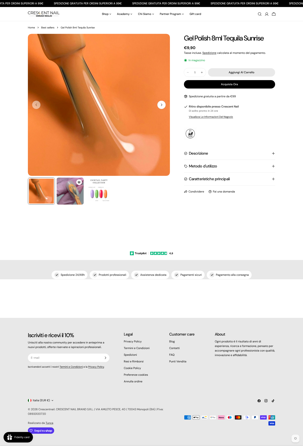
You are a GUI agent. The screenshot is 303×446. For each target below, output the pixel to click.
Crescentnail (46, 409)
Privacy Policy (96, 366)
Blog (172, 341)
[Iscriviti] (105, 357)
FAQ (171, 355)
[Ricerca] (259, 14)
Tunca (49, 423)
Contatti (174, 348)
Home (31, 27)
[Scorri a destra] (161, 105)
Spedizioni (130, 355)
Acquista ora (229, 84)
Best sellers (47, 27)
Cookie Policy (132, 368)
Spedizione (209, 53)
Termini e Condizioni (71, 366)
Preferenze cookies (136, 375)
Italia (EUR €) (41, 400)
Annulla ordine (133, 381)
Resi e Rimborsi (134, 361)
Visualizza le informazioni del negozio (211, 116)
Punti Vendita (177, 361)
